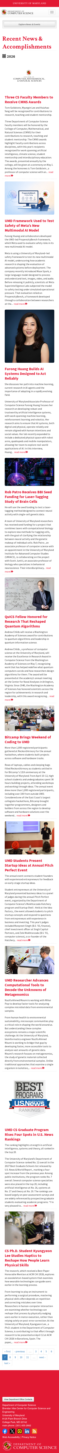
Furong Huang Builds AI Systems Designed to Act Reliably (25, 373)
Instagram (19, 1431)
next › (42, 1357)
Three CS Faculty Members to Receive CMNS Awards (29, 99)
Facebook (4, 1431)
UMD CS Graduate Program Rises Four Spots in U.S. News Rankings (29, 1134)
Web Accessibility (11, 1437)
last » (7, 1363)
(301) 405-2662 (23, 1425)
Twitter (12, 1431)
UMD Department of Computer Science (23, 12)
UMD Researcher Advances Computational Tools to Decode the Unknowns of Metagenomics (26, 987)
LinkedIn (27, 1431)
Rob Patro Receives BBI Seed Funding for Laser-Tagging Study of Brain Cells (28, 496)
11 (27, 1357)
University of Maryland (29, 3)
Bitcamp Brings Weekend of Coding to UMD (28, 739)
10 (21, 1357)
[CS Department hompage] (29, 1445)
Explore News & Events (29, 24)
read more (19, 303)
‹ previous (20, 1351)
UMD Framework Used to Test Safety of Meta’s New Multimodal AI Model (29, 225)
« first (7, 1351)
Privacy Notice (29, 1437)
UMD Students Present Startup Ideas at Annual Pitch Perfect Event (29, 865)
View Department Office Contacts (18, 1399)
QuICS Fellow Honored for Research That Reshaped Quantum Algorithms (26, 621)
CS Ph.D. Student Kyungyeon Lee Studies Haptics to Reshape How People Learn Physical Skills (28, 1257)
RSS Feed (34, 1431)
